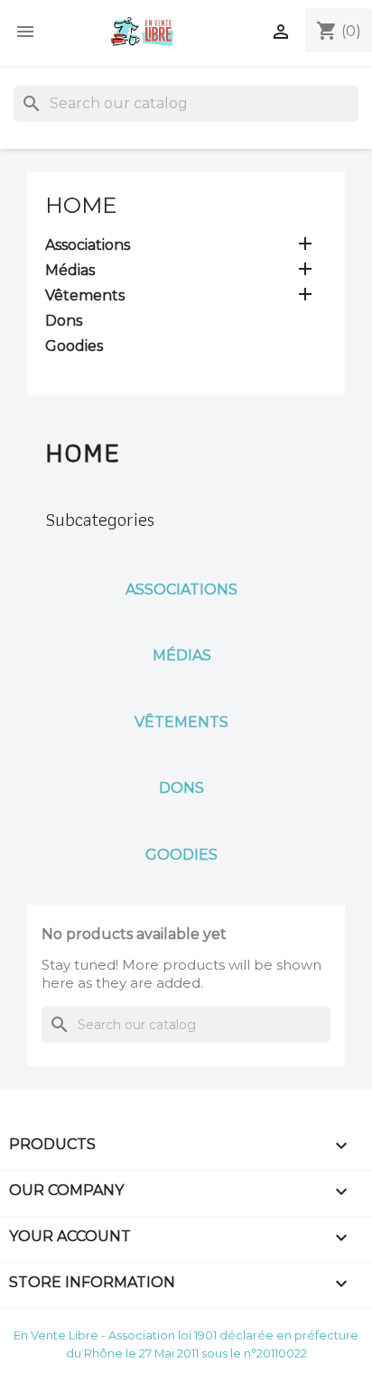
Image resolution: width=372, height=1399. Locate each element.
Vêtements (85, 295)
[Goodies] (181, 831)
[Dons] (181, 764)
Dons (63, 320)
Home (80, 205)
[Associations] (181, 566)
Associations (87, 244)
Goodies (74, 345)
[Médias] (181, 631)
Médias (70, 270)
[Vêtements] (181, 698)
